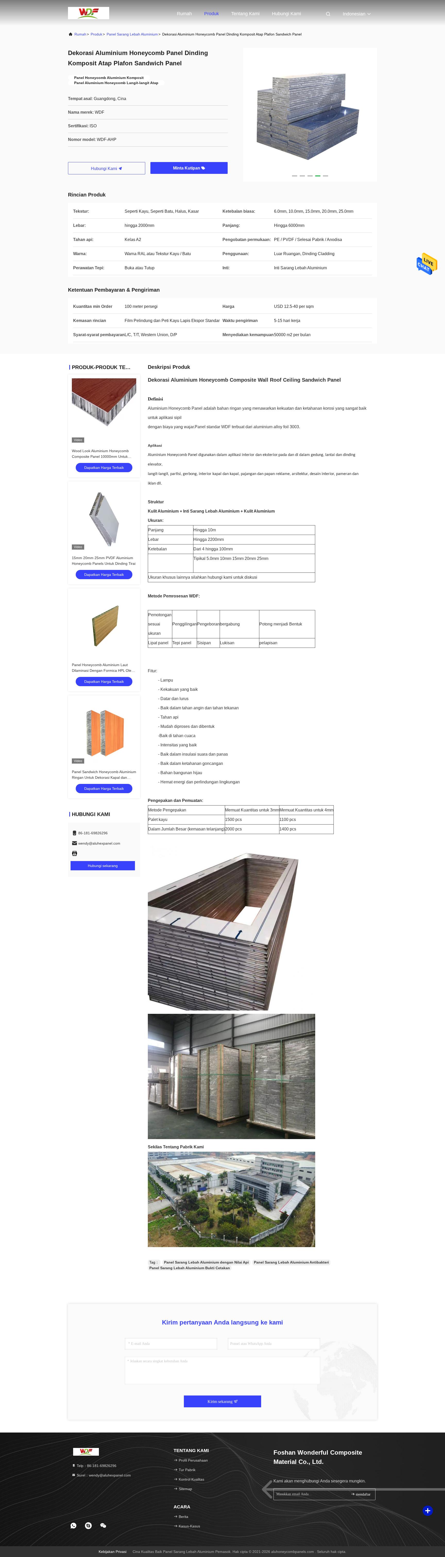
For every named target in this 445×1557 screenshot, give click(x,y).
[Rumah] (88, 13)
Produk (211, 13)
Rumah (184, 13)
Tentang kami (245, 13)
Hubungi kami (286, 13)
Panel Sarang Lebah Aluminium (132, 34)
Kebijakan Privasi (112, 1552)
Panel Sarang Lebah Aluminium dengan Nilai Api (206, 1262)
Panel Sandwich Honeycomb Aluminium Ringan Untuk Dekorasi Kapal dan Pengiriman (104, 777)
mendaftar (363, 1494)
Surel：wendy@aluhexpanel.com (103, 1475)
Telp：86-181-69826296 (96, 1466)
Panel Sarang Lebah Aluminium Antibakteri (291, 1262)
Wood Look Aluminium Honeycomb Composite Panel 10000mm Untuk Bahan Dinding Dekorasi (100, 456)
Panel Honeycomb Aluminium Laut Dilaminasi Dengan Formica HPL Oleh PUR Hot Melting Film (102, 670)
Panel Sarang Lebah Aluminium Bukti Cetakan (189, 1268)
